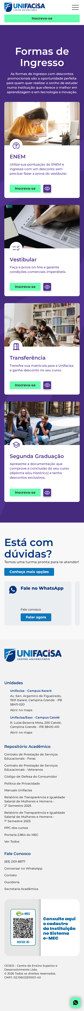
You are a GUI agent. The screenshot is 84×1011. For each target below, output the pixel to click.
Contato (10, 875)
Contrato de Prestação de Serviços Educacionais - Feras (31, 756)
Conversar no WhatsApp (23, 868)
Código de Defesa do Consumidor (30, 777)
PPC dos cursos (16, 828)
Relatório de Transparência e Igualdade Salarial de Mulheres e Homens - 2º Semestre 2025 (34, 801)
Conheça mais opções (29, 572)
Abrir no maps (21, 710)
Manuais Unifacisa (18, 790)
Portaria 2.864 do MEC (21, 835)
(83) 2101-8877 (14, 861)
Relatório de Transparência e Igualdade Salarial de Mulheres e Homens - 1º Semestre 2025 (34, 817)
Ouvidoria (11, 882)
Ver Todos (11, 841)
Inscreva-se (42, 18)
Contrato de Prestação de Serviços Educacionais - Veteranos (31, 768)
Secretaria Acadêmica (21, 889)
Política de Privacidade (22, 783)
